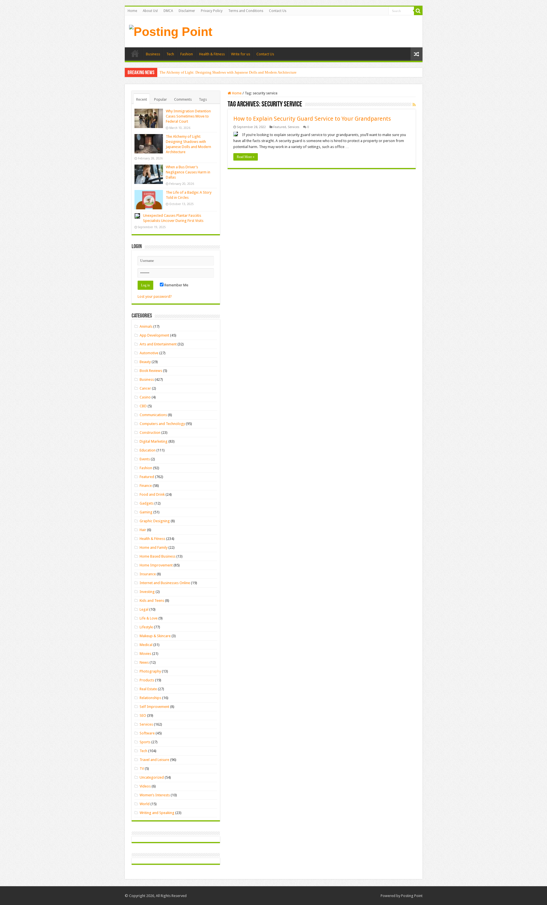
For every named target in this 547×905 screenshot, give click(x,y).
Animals (146, 326)
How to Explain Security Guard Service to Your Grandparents (312, 118)
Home (132, 11)
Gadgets (147, 503)
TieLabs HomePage (135, 53)
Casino (145, 397)
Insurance (148, 574)
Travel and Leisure (154, 760)
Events (145, 459)
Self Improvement (154, 706)
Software (147, 733)
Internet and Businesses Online (165, 583)
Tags (203, 99)
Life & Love (149, 618)
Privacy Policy (212, 11)
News (144, 662)
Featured (279, 127)
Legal (144, 609)
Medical (146, 645)
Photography (150, 671)
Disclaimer (187, 11)
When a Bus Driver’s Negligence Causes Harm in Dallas (188, 172)
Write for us (240, 54)
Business (153, 54)
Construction (150, 432)
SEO (143, 715)
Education (148, 450)
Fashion (186, 54)
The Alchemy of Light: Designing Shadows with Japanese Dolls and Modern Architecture (228, 72)
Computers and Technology (162, 424)
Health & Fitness (212, 54)
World (145, 804)
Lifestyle (146, 627)
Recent (141, 99)
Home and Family (154, 547)
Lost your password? (155, 296)
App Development (154, 335)
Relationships (150, 698)
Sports (145, 742)
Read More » (245, 157)
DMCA (168, 11)
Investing (147, 592)
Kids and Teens (152, 600)
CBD (143, 406)
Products (147, 680)
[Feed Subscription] (414, 104)
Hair (143, 530)
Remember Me (176, 285)
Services (293, 127)
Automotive (149, 353)
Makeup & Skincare (155, 636)
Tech (170, 54)
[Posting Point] (170, 31)
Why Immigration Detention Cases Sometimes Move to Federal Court (188, 116)
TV (142, 768)
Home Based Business (157, 556)
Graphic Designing (155, 521)
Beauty (145, 362)
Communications (153, 415)
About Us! (150, 11)
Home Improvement (156, 565)
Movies (145, 653)
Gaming (146, 512)
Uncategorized (152, 777)
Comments (183, 99)
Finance (146, 485)
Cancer (145, 388)
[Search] (418, 11)
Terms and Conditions (245, 11)
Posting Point (412, 896)
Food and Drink (152, 494)
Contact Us (277, 11)
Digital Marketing (154, 441)
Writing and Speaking (157, 813)
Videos (145, 786)
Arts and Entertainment (158, 344)
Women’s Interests (155, 795)
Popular (160, 99)
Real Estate (148, 689)
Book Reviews (151, 371)
